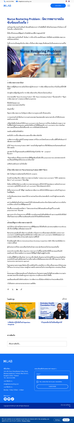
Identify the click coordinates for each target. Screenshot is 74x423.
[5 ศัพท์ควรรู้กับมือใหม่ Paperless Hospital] (20, 310)
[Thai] (69, 1)
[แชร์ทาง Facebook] (8, 289)
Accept (66, 420)
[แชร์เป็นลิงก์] (21, 289)
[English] (66, 1)
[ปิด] (72, 420)
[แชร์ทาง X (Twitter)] (12, 289)
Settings (57, 420)
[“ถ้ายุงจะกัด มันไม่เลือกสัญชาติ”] (53, 310)
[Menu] (68, 5)
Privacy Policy (26, 421)
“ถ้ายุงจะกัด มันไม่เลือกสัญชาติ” (51, 322)
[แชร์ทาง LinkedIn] (17, 289)
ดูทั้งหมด (64, 299)
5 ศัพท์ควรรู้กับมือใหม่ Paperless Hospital (19, 323)
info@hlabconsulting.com (11, 384)
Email (38, 374)
